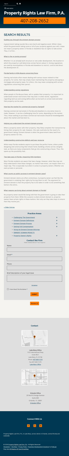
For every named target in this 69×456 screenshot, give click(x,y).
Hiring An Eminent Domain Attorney (27, 230)
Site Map (14, 447)
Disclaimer (35, 285)
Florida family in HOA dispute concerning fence (21, 73)
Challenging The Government (24, 217)
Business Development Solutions (38, 447)
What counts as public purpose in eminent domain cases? (25, 174)
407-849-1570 (37, 360)
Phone (9, 264)
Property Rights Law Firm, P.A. (34, 12)
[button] (8, 7)
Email (9, 255)
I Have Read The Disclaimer (18, 289)
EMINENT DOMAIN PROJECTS (24, 233)
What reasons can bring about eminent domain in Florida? (25, 190)
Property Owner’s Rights (22, 236)
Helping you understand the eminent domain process (23, 123)
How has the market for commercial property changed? (24, 107)
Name (9, 246)
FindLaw (53, 447)
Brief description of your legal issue (20, 273)
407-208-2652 (34, 20)
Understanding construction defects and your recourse (24, 140)
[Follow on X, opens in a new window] (34, 425)
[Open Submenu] (56, 217)
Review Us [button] (34, 303)
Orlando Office (35, 403)
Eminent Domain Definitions (24, 220)
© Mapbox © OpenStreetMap (19, 449)
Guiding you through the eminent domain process (22, 40)
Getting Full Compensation (23, 227)
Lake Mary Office (35, 364)
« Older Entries (9, 207)
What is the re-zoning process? (15, 56)
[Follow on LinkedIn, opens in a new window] (40, 425)
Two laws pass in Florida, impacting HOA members (22, 157)
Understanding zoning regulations (16, 90)
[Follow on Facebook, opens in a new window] (28, 425)
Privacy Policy (22, 447)
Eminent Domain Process (23, 223)
